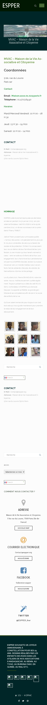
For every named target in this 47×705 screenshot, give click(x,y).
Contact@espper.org (18, 149)
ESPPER (11, 5)
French (10, 378)
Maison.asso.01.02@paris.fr (27, 95)
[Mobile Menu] (41, 5)
